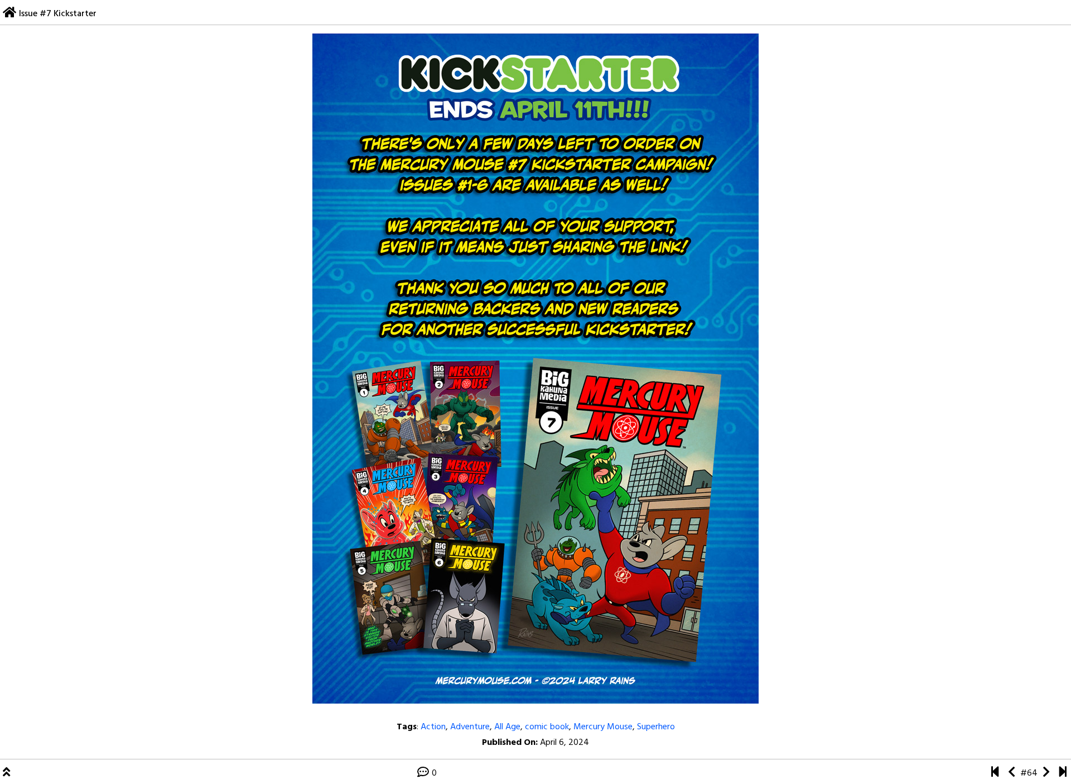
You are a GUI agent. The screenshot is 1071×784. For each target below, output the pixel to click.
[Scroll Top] (6, 773)
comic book (547, 727)
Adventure (470, 727)
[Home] (9, 14)
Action (433, 727)
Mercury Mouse (603, 727)
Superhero (656, 727)
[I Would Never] (1063, 773)
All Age (507, 727)
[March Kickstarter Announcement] (1011, 773)
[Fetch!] (1046, 773)
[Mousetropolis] (995, 773)
